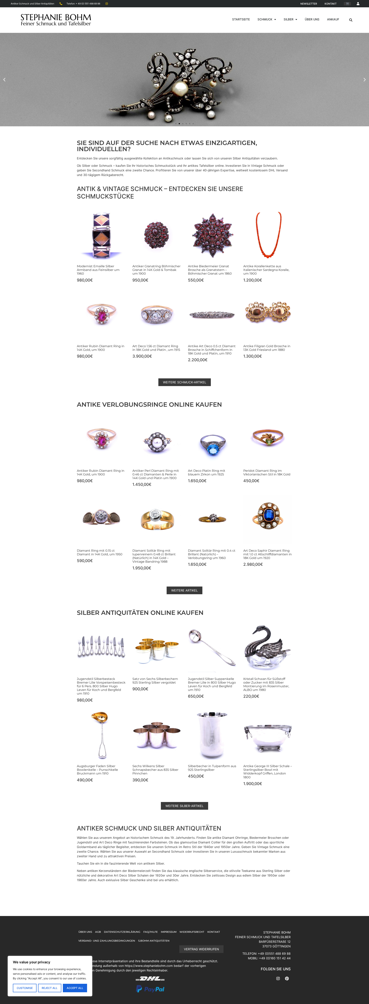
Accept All (75, 988)
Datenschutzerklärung (122, 931)
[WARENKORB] (347, 3)
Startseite (241, 19)
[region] (50, 976)
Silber (288, 19)
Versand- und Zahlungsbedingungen (106, 940)
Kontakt (331, 3)
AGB (98, 931)
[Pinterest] (287, 978)
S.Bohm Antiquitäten (154, 940)
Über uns (312, 19)
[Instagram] (278, 978)
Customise (25, 988)
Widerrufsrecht (192, 931)
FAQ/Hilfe (150, 931)
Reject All (49, 988)
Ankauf (333, 19)
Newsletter (308, 3)
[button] (351, 20)
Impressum (168, 931)
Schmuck (265, 19)
